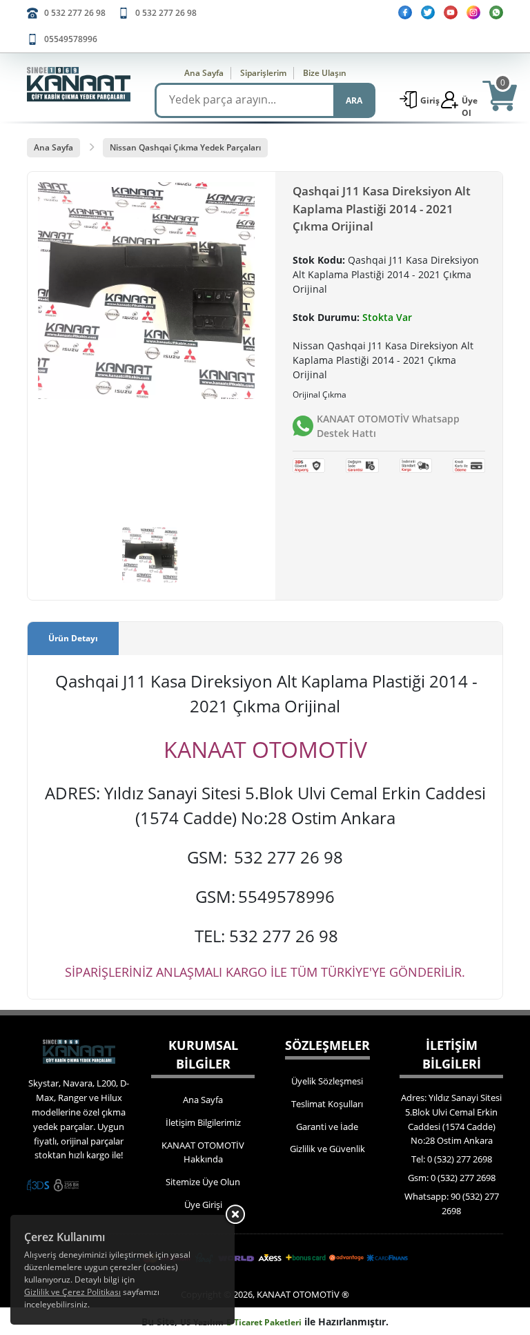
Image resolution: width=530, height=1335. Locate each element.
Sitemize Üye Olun (203, 1182)
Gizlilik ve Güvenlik (327, 1148)
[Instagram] (473, 12)
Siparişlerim (263, 73)
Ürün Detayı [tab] (73, 638)
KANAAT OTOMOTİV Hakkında (202, 1152)
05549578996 (70, 39)
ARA (354, 100)
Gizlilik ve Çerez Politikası (72, 1292)
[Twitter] (428, 12)
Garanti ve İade (327, 1126)
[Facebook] (405, 12)
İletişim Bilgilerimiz (203, 1122)
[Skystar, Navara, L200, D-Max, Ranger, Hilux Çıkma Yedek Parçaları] (78, 84)
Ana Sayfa (204, 73)
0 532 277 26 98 (75, 13)
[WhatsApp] (496, 12)
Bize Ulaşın (324, 73)
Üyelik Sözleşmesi (327, 1081)
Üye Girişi (203, 1204)
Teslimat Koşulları (327, 1104)
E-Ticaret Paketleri (264, 1322)
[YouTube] (451, 12)
